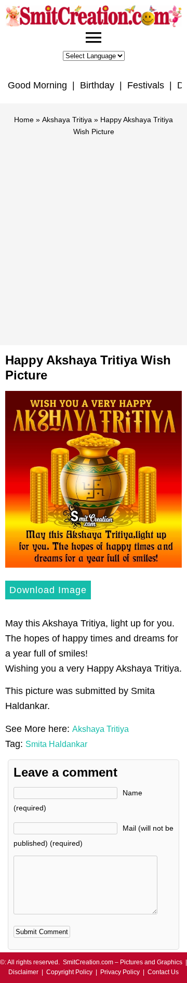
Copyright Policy (69, 972)
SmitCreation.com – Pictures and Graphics (122, 962)
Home (24, 119)
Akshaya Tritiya (67, 119)
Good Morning (37, 85)
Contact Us (163, 972)
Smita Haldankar (56, 744)
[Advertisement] (93, 236)
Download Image (48, 590)
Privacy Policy (120, 972)
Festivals (145, 85)
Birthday (97, 85)
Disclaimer (23, 972)
